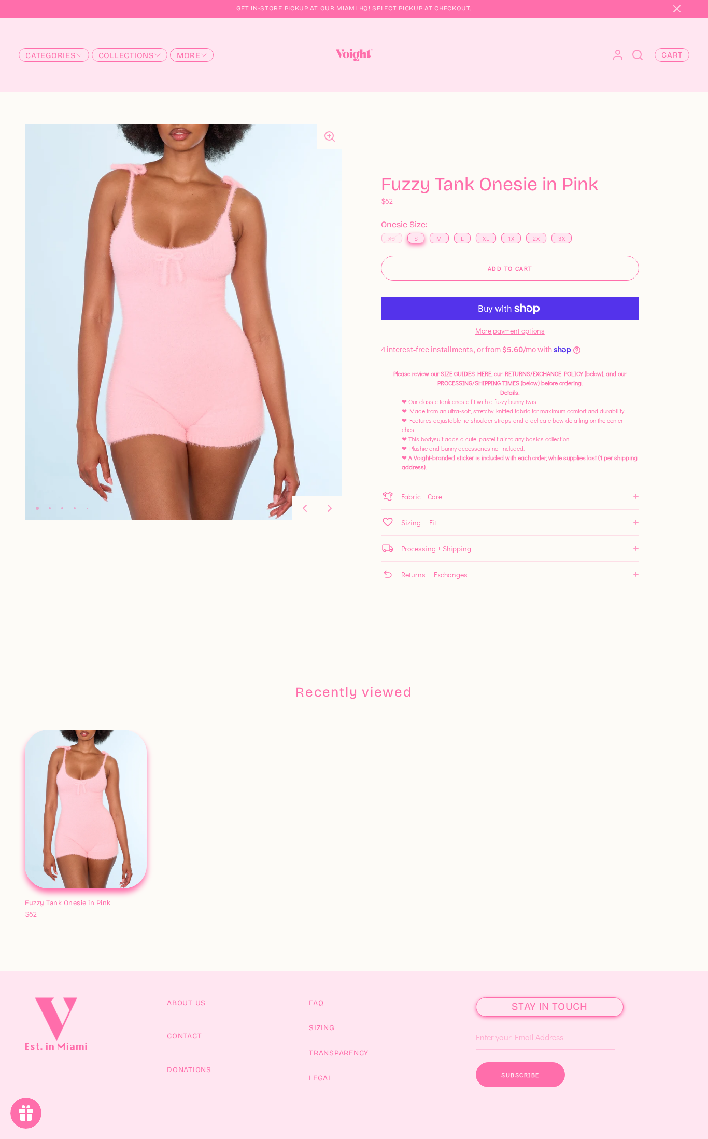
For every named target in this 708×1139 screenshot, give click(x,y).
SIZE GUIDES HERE (466, 373)
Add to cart (510, 268)
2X (115, 903)
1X (100, 903)
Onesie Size (44, 892)
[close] (637, 55)
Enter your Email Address (515, 1022)
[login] (617, 55)
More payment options (510, 331)
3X (129, 903)
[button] (676, 9)
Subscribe (520, 1075)
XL (86, 903)
